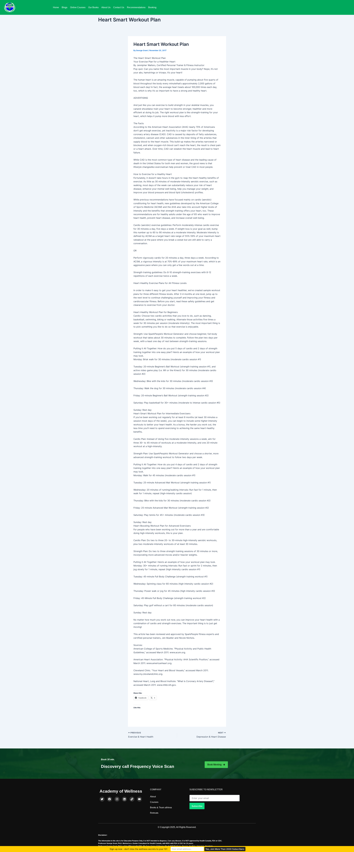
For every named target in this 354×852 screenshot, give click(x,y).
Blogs (64, 7)
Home (56, 7)
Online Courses (77, 7)
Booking (152, 7)
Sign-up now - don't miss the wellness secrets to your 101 (138, 849)
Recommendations (136, 7)
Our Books (93, 7)
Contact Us (118, 7)
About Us (105, 7)
